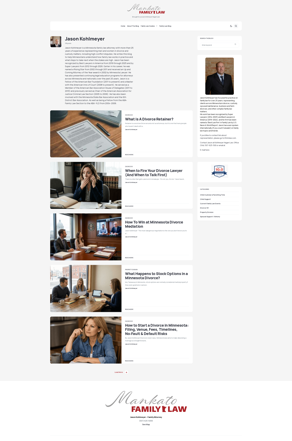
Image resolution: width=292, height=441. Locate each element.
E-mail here (204, 150)
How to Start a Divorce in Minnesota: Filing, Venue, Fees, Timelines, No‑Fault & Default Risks (157, 329)
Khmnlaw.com (230, 138)
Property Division (131, 270)
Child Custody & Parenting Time (212, 195)
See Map (146, 424)
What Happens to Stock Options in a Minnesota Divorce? (156, 275)
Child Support (205, 199)
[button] (231, 26)
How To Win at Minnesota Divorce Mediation (154, 224)
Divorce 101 (129, 115)
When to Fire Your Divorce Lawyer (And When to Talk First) (153, 172)
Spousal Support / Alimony (210, 216)
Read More (129, 155)
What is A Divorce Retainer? (149, 119)
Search (235, 45)
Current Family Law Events (210, 203)
